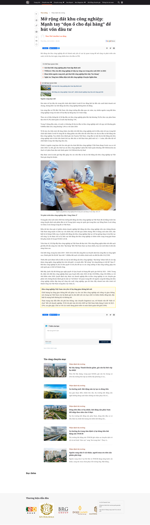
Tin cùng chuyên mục (55, 359)
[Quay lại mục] (36, 14)
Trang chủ (37, 2)
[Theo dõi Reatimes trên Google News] (110, 41)
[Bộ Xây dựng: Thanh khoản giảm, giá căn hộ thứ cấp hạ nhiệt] (55, 370)
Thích (54, 48)
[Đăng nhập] (122, 3)
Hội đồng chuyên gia (94, 2)
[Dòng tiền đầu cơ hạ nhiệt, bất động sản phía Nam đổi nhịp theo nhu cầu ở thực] (55, 412)
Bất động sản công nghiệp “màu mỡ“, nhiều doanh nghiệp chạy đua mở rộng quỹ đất (77, 92)
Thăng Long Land (109, 509)
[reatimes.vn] (28, 2)
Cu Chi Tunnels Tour (104, 502)
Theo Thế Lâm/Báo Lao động (55, 36)
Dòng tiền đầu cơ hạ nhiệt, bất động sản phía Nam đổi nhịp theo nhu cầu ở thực (89, 411)
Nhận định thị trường (58, 13)
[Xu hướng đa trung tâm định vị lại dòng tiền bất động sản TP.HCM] (55, 433)
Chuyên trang (58, 2)
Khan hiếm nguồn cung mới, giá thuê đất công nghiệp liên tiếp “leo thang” (71, 74)
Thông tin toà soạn (108, 2)
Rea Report (69, 2)
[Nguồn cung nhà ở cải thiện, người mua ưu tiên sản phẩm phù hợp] (55, 455)
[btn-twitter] (110, 48)
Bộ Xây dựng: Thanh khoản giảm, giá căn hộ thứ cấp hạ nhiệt (90, 368)
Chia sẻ (45, 48)
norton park (113, 505)
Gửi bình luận (104, 342)
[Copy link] (36, 25)
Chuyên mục (46, 2)
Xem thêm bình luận (50, 348)
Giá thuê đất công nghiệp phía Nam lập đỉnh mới (62, 68)
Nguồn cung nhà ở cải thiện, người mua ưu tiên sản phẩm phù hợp (90, 453)
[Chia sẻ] (36, 20)
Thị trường (44, 13)
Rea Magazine (79, 2)
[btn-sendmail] (114, 48)
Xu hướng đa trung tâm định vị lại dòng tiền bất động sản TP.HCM (89, 432)
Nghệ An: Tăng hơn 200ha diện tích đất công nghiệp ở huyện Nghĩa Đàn (70, 77)
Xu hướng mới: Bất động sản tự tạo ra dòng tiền (89, 389)
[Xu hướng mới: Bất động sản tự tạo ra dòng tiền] (55, 391)
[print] (36, 32)
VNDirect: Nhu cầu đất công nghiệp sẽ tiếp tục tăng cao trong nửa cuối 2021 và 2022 (75, 71)
